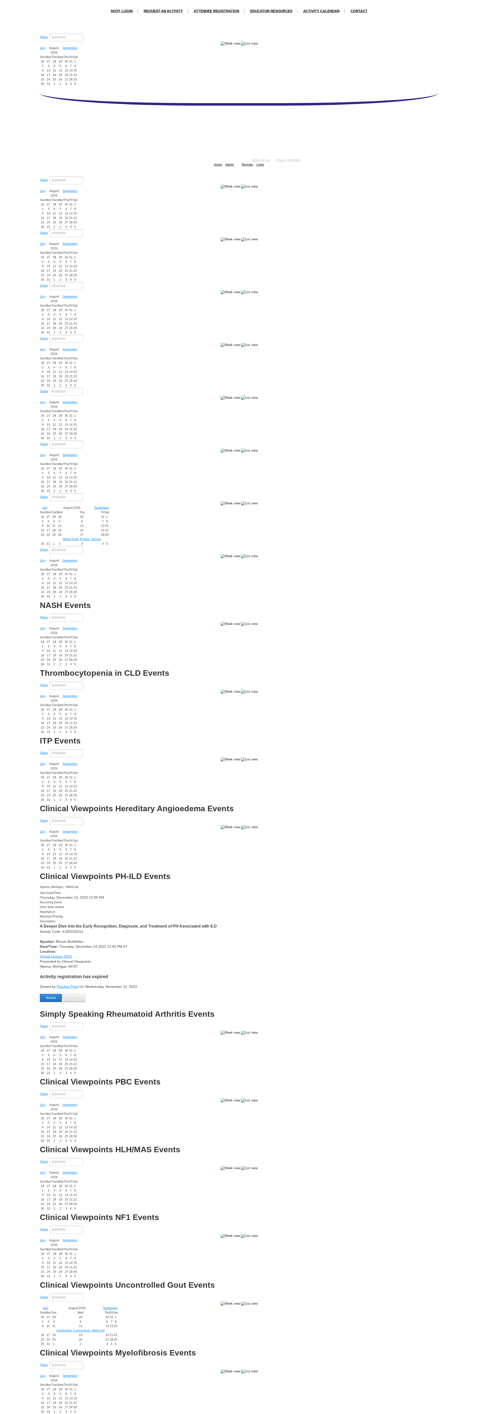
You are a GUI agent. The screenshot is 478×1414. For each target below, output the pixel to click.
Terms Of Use (261, 160)
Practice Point (67, 987)
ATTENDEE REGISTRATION (216, 11)
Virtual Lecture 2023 (56, 956)
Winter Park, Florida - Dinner (82, 539)
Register (247, 164)
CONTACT (359, 11)
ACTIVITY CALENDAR (321, 11)
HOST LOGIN (122, 11)
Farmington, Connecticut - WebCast (81, 1330)
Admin (229, 164)
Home (218, 164)
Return (51, 998)
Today (44, 37)
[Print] (74, 998)
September (69, 48)
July (42, 48)
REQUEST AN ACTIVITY (163, 11)
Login (260, 164)
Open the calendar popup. (86, 37)
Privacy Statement (288, 160)
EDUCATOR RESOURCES (271, 11)
